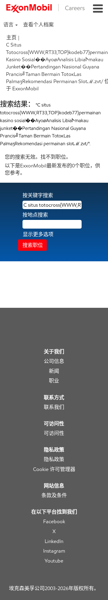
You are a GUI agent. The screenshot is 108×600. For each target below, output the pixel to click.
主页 (11, 37)
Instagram (54, 551)
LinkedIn (54, 541)
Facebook (54, 521)
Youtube (54, 561)
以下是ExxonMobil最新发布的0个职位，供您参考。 (52, 169)
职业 (54, 381)
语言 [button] (9, 25)
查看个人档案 (38, 25)
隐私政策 (54, 459)
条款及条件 (54, 495)
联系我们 (54, 407)
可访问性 (54, 433)
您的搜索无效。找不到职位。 (38, 157)
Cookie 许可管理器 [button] (54, 469)
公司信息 (54, 361)
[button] (98, 9)
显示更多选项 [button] (38, 234)
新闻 (54, 371)
